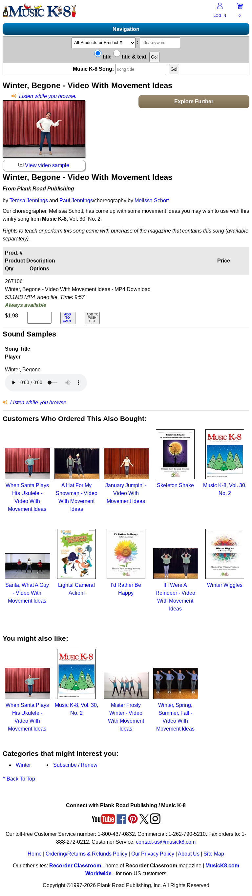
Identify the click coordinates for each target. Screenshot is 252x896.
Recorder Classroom (75, 865)
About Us (189, 854)
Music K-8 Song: (94, 69)
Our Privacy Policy (152, 854)
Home (35, 854)
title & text (133, 57)
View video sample (46, 165)
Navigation (126, 29)
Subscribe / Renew (75, 765)
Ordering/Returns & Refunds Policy (86, 854)
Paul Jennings (76, 200)
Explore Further (193, 101)
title (106, 57)
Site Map (213, 854)
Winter (23, 765)
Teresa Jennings (29, 200)
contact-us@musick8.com (166, 842)
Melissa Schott (152, 200)
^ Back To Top (19, 779)
